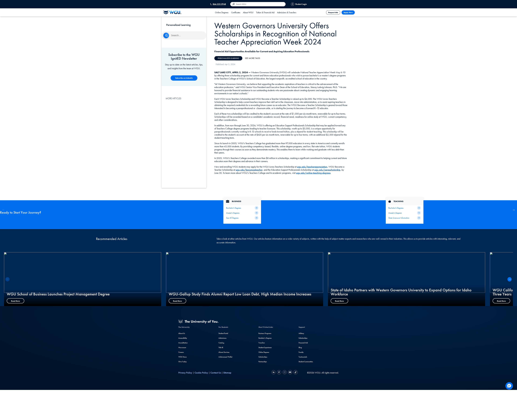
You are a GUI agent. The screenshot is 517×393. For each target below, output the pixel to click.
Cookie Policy (201, 372)
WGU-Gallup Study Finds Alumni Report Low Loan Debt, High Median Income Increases (240, 294)
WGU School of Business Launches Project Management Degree (58, 294)
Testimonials (303, 357)
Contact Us (215, 372)
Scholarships (262, 357)
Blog (300, 347)
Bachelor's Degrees (265, 338)
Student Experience (265, 347)
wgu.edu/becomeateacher (249, 169)
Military (301, 333)
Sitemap (227, 372)
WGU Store (182, 357)
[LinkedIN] (273, 372)
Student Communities (306, 361)
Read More (15, 301)
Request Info (333, 12)
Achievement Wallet (225, 357)
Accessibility (182, 338)
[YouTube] (290, 372)
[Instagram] (284, 372)
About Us (181, 333)
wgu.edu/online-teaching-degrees (313, 172)
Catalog (221, 343)
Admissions (222, 338)
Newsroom (182, 347)
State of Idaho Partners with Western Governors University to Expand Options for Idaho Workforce (401, 292)
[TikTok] (295, 372)
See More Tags (252, 58)
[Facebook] (279, 372)
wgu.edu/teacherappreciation (312, 166)
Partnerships (262, 361)
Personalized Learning (228, 58)
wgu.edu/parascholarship (327, 169)
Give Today (182, 361)
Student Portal (223, 333)
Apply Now (348, 12)
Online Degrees (263, 352)
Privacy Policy (185, 372)
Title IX (221, 347)
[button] (513, 210)
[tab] (221, 12)
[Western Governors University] (172, 12)
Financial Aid (303, 343)
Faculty (301, 352)
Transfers (261, 343)
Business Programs (264, 333)
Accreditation (183, 343)
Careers (181, 352)
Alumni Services (224, 352)
